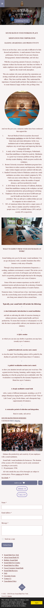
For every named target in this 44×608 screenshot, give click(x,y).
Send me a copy (10, 539)
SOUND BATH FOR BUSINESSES (14, 418)
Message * (5, 523)
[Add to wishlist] (40, 483)
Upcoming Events (10, 576)
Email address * (7, 513)
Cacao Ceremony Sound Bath (13, 568)
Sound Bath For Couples (12, 563)
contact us (19, 474)
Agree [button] (36, 603)
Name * (4, 502)
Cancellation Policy (10, 581)
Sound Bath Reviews (11, 570)
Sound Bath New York (11, 555)
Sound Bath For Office (11, 565)
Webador (9, 596)
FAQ (5, 573)
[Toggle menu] (2, 3)
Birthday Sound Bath (11, 560)
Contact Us (7, 578)
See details (5, 477)
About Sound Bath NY (11, 557)
